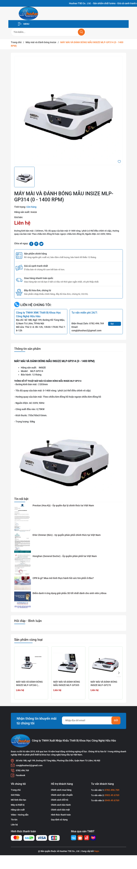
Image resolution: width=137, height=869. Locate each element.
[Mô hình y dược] (73, 837)
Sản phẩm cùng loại (28, 640)
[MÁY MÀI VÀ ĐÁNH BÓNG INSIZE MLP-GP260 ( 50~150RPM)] (31, 663)
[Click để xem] (68, 110)
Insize (34, 212)
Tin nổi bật (21, 499)
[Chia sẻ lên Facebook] (31, 243)
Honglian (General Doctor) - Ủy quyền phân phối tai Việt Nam (65, 556)
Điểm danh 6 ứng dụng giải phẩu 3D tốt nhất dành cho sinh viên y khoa (69, 593)
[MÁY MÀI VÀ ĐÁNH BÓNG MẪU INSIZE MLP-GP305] (68, 663)
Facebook (20, 775)
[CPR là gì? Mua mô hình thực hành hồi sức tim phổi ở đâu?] (22, 583)
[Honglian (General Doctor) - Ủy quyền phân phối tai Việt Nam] (22, 564)
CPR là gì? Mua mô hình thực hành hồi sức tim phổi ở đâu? (63, 578)
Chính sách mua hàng (61, 790)
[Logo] (28, 13)
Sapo (96, 851)
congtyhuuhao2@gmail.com (86, 330)
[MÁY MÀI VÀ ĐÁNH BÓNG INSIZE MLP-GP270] (106, 663)
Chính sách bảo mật (60, 809)
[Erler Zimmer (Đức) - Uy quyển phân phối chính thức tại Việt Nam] (22, 543)
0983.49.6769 (112, 795)
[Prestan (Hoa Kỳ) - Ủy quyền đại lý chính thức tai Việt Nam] (22, 518)
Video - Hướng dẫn (19, 814)
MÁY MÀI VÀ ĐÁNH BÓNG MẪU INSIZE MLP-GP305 (66, 683)
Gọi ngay (113, 324)
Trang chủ (16, 790)
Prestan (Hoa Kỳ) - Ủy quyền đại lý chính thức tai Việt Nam (63, 505)
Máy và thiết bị (17, 805)
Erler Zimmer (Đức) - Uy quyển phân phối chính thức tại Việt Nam (67, 535)
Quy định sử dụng (59, 819)
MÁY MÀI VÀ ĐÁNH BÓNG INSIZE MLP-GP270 (104, 683)
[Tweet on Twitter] (41, 243)
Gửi (116, 720)
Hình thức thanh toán (61, 814)
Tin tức (14, 819)
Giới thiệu (15, 795)
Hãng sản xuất (18, 809)
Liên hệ (14, 824)
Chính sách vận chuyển (62, 795)
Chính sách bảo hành (61, 805)
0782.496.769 (96, 323)
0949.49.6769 (112, 800)
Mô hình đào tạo (18, 800)
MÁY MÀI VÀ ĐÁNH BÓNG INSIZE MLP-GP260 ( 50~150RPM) (29, 683)
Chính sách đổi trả (59, 800)
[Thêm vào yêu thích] (119, 161)
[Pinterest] (36, 243)
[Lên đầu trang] (131, 853)
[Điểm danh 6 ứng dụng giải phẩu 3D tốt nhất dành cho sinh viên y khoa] (22, 600)
